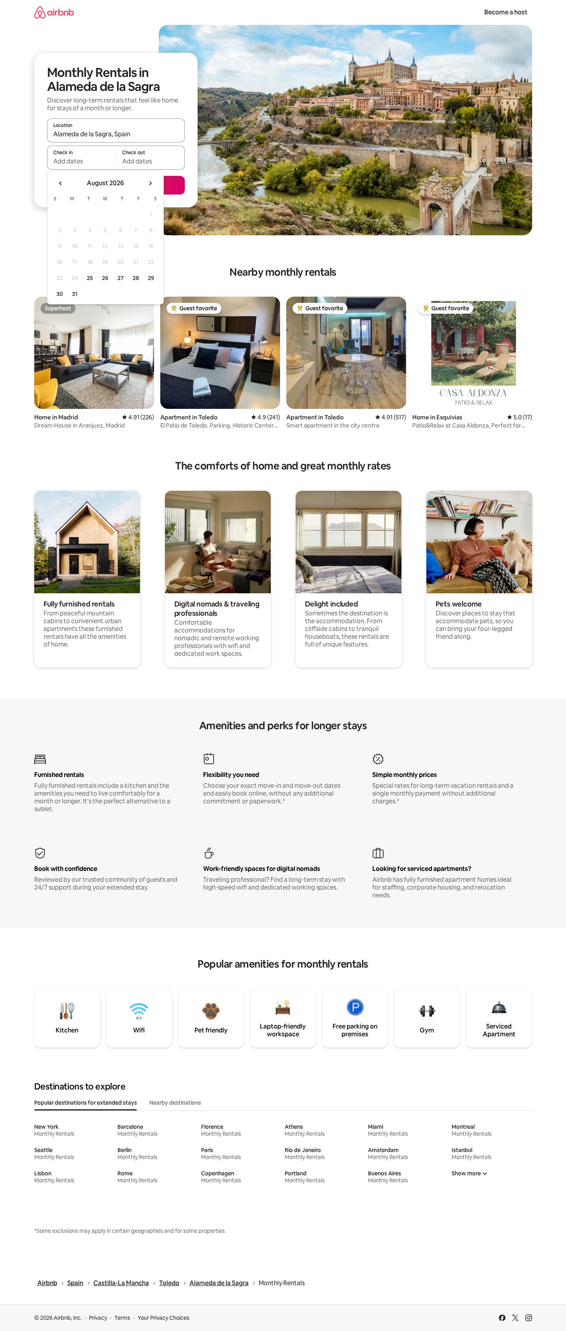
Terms (122, 1317)
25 (90, 278)
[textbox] (81, 161)
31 (74, 293)
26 (105, 278)
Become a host (505, 12)
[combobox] (116, 134)
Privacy (98, 1317)
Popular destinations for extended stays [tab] (85, 1102)
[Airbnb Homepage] (54, 12)
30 (59, 293)
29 (151, 278)
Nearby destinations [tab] (175, 1102)
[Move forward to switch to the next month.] (150, 183)
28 (136, 278)
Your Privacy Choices (163, 1317)
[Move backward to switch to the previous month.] (60, 183)
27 (120, 278)
